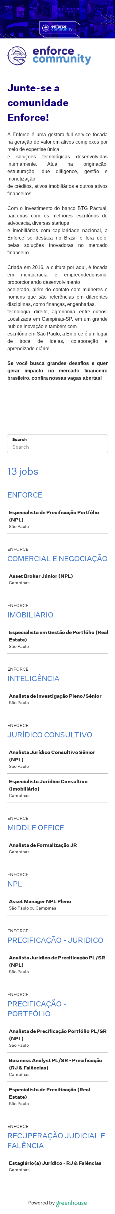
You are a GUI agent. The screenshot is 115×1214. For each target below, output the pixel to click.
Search (19, 439)
